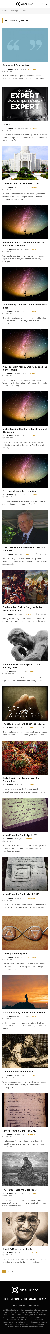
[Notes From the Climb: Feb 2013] (25, 1110)
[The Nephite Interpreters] (25, 933)
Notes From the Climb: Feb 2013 (19, 1131)
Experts (6, 124)
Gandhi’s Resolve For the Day (18, 1249)
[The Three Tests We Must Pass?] (25, 1169)
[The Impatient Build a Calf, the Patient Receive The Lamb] (25, 587)
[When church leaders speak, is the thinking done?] (25, 644)
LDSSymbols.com (34, 1305)
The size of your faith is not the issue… (23, 724)
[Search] (46, 4)
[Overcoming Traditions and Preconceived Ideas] (25, 284)
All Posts (15, 1299)
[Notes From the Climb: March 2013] (25, 874)
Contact (42, 1299)
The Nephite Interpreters (15, 953)
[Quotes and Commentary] (25, 45)
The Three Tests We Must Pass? (19, 1190)
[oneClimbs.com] (25, 4)
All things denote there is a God (19, 491)
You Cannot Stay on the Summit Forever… (24, 1012)
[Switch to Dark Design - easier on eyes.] (42, 4)
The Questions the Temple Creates (21, 183)
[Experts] (25, 104)
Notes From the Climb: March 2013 (20, 894)
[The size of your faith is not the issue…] (25, 703)
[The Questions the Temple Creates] (25, 163)
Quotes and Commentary (15, 65)
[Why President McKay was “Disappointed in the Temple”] (25, 346)
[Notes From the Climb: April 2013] (25, 815)
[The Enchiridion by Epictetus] (25, 1051)
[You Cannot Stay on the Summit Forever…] (25, 992)
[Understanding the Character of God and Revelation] (25, 408)
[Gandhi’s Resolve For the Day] (25, 1229)
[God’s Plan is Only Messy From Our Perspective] (25, 758)
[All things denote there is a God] (25, 471)
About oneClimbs (28, 1299)
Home (6, 1299)
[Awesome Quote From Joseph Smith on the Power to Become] (25, 222)
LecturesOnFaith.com (17, 1305)
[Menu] (4, 4)
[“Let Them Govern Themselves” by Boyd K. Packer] (25, 527)
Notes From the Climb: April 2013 (20, 835)
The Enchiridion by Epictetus (17, 1071)
